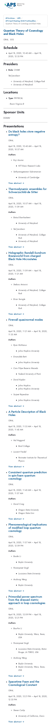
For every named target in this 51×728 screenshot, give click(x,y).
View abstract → (16, 183)
